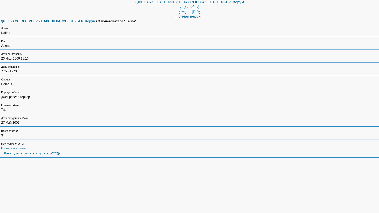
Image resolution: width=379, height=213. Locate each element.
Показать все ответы (13, 148)
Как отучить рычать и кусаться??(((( (32, 153)
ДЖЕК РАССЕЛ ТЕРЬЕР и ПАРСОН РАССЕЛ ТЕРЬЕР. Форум (189, 2)
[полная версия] (189, 16)
